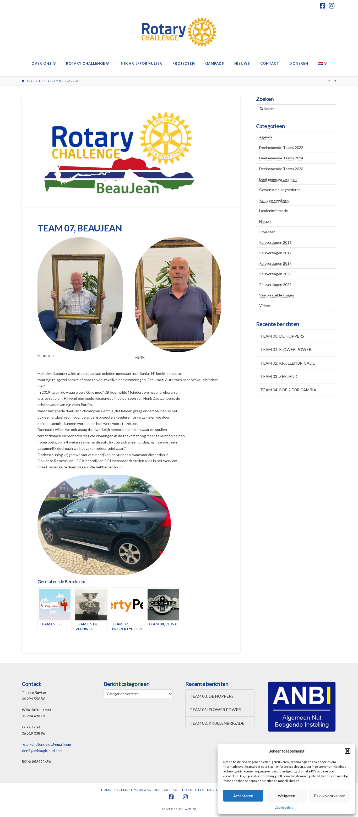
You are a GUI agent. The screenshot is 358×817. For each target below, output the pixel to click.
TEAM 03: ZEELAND (278, 376)
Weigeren (286, 795)
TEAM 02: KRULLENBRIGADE (287, 363)
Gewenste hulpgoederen (280, 189)
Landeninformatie (273, 210)
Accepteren (243, 795)
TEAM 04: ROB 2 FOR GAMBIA (288, 389)
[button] (347, 751)
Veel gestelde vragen (276, 295)
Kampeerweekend (274, 200)
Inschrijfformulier (201, 789)
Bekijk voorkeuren (329, 795)
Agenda (265, 137)
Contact (171, 789)
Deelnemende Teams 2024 (281, 158)
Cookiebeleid (284, 807)
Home (106, 789)
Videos (265, 305)
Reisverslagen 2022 (275, 274)
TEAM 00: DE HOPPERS (282, 336)
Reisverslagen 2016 (275, 242)
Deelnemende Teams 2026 (281, 168)
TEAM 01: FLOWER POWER (285, 349)
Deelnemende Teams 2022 (281, 147)
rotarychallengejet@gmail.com (46, 744)
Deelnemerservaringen (278, 179)
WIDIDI (191, 809)
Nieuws (265, 221)
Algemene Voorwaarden (138, 789)
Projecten (267, 232)
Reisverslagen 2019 (275, 263)
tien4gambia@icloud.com (42, 750)
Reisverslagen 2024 (275, 284)
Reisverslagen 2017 (275, 253)
